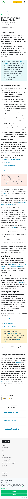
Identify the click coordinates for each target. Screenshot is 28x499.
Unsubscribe (4, 473)
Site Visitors (5, 30)
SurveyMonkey (5, 447)
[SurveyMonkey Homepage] (3, 2)
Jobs (3, 450)
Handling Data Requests (8, 32)
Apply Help (4, 466)
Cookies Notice (4, 488)
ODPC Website (5, 381)
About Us (4, 449)
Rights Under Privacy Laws (8, 22)
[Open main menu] (24, 2)
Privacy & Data (6, 12)
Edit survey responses (10, 318)
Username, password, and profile (12, 159)
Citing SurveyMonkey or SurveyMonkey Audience (11, 428)
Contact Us (4, 475)
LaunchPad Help (5, 460)
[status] (14, 70)
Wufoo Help (4, 465)
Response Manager (12, 333)
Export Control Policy (10, 420)
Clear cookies (7, 168)
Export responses (8, 321)
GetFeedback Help (6, 459)
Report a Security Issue (11, 412)
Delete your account (9, 165)
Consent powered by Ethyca (20, 497)
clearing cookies (13, 264)
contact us (6, 152)
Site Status (4, 472)
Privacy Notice (22, 486)
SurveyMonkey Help (6, 457)
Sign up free (18, 2)
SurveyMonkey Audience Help (8, 462)
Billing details (7, 162)
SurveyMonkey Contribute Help (8, 463)
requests (5, 193)
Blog (3, 452)
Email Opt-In (5, 476)
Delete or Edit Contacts (10, 326)
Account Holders (6, 25)
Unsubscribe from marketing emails (13, 171)
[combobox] (6, 441)
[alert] (14, 180)
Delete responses (8, 323)
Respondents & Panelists (8, 27)
